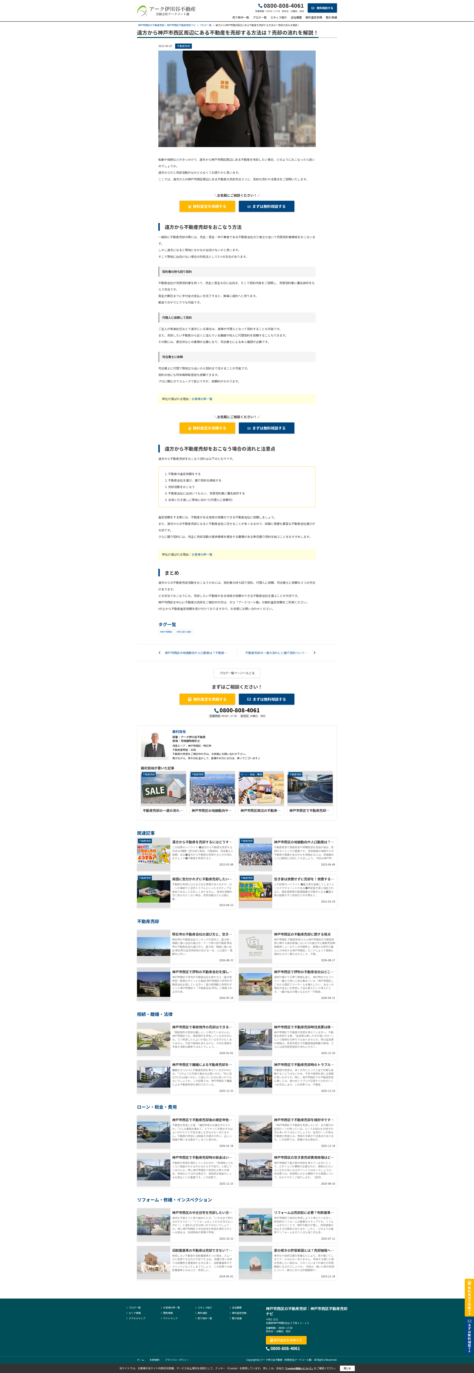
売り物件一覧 (240, 17)
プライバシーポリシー (177, 1360)
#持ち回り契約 (184, 631)
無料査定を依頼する (209, 206)
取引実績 (331, 17)
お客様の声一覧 (202, 399)
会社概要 (296, 17)
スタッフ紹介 (278, 17)
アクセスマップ (137, 1318)
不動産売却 (183, 46)
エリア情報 (135, 1313)
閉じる (347, 1368)
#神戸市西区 (166, 631)
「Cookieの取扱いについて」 (299, 1368)
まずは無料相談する (269, 206)
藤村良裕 (179, 731)
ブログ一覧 (260, 17)
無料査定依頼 (314, 17)
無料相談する (324, 8)
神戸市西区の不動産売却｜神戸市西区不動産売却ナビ (306, 1311)
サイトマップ (170, 1318)
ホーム (140, 1360)
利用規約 (154, 1360)
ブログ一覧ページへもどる (237, 673)
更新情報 (168, 1313)
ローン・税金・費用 (251, 774)
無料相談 (202, 1313)
